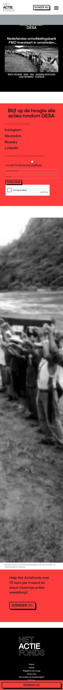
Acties (31, 668)
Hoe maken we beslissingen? (31, 677)
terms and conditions (30, 165)
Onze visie (31, 674)
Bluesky (11, 142)
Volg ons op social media (17, 124)
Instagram (13, 130)
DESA (26, 74)
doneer (41, 7)
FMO (32, 74)
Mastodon (13, 136)
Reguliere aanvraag (31, 671)
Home (31, 664)
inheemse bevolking (45, 74)
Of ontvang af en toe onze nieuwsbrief (24, 156)
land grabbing (26, 77)
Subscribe (14, 182)
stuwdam (39, 77)
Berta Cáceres (15, 74)
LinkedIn (11, 148)
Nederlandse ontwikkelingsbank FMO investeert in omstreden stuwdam (31, 42)
